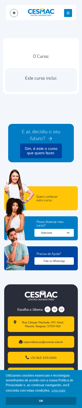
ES (61, 309)
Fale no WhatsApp (54, 261)
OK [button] (41, 400)
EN (54, 309)
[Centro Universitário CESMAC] (41, 295)
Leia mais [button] (58, 390)
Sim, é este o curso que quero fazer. (41, 150)
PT (47, 309)
